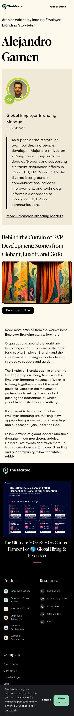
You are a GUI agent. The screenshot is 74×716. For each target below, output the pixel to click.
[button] (70, 7)
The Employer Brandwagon (25, 370)
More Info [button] (12, 711)
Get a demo (58, 7)
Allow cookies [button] (61, 701)
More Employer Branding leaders (34, 216)
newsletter (37, 438)
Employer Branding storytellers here (32, 334)
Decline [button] (46, 700)
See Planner (37, 562)
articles (52, 438)
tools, (47, 420)
